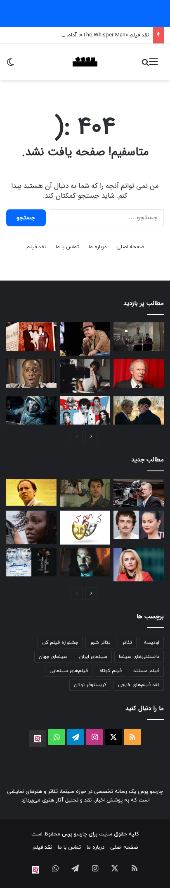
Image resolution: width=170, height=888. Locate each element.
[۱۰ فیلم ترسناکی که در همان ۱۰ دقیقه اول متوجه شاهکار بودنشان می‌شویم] (31, 373)
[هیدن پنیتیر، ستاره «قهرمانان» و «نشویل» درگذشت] (138, 564)
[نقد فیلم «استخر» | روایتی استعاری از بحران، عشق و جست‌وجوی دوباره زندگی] (85, 376)
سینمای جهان (53, 656)
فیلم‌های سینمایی (69, 670)
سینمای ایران (93, 656)
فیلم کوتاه (110, 670)
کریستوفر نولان (90, 685)
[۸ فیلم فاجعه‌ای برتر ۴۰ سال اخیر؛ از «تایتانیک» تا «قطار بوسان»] (31, 410)
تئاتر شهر (100, 642)
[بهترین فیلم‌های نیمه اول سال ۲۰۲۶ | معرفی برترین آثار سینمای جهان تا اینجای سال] (85, 410)
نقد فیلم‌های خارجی (138, 685)
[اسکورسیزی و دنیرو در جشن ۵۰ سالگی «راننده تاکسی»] (85, 493)
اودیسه (151, 642)
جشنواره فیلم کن (60, 642)
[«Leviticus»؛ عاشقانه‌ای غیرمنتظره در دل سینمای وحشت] (138, 410)
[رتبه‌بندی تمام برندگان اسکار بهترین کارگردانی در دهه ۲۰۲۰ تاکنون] (138, 493)
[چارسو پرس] (85, 62)
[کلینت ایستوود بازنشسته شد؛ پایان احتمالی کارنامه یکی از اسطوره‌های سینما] (138, 373)
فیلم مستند (146, 670)
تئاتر (127, 642)
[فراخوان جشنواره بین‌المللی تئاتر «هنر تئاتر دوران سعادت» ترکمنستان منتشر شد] (85, 528)
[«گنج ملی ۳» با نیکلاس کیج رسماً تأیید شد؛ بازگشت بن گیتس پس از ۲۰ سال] (31, 492)
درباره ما (97, 247)
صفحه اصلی (130, 247)
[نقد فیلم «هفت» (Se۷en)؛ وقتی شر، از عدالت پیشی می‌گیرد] (138, 336)
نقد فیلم (36, 247)
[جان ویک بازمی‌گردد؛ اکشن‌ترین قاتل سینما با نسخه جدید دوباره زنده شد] (85, 562)
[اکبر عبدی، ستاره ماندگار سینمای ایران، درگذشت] (85, 339)
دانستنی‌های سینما (139, 656)
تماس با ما (67, 247)
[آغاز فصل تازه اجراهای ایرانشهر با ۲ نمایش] (31, 562)
